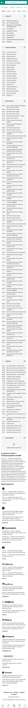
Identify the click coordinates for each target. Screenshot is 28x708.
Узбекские (12, 7)
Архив (3, 11)
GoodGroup (17, 699)
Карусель (8, 361)
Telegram (22, 692)
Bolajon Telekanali (11, 47)
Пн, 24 (19, 11)
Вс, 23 (13, 11)
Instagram (14, 694)
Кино (25, 7)
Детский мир (9, 101)
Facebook (15, 692)
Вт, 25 (24, 11)
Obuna (23, 699)
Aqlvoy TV (8, 16)
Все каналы (5, 7)
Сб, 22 (8, 11)
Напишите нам (7, 692)
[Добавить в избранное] (24, 16)
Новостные (20, 7)
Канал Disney (9, 438)
